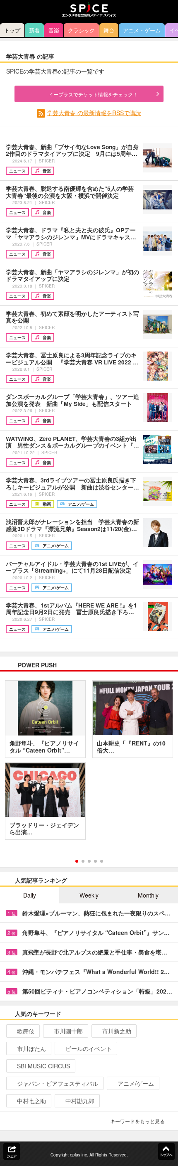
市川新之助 (116, 1031)
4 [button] (95, 861)
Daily (29, 895)
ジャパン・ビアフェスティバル (57, 1083)
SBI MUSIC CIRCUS (43, 1066)
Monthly (148, 895)
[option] (89, 763)
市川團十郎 (68, 1031)
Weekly (89, 895)
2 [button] (83, 861)
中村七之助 (31, 1101)
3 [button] (89, 861)
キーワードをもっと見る (137, 1120)
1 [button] (76, 861)
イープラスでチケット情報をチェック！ (93, 94)
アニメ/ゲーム (136, 1083)
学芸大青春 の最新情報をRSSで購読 (94, 112)
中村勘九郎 (79, 1101)
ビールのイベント (88, 1048)
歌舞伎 (25, 1031)
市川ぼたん (31, 1048)
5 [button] (101, 861)
